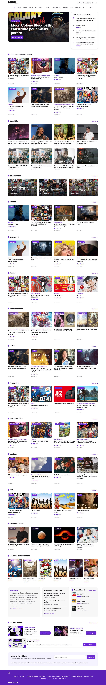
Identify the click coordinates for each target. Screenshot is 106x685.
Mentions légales (32, 676)
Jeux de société (56, 7)
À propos (15, 676)
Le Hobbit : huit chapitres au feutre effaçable (85, 31)
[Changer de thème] (92, 2)
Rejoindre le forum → (50, 613)
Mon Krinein (56, 676)
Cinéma (19, 7)
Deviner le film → (45, 633)
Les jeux (54, 678)
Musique (65, 7)
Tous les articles (76, 676)
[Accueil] (14, 7)
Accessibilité (65, 676)
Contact (22, 676)
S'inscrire (91, 657)
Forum (90, 7)
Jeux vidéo (47, 7)
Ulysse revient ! (80, 25)
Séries (25, 7)
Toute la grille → (92, 590)
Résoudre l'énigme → (89, 644)
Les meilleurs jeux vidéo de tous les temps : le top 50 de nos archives (86, 20)
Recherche (62, 678)
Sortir (71, 7)
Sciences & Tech (80, 7)
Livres (40, 7)
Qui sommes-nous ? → (16, 608)
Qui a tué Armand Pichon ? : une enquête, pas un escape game (85, 43)
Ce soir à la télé (45, 678)
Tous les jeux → (93, 623)
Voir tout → (95, 55)
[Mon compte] (96, 2)
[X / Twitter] (9, 673)
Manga (31, 7)
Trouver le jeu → (91, 633)
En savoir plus (84, 662)
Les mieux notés (88, 676)
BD (35, 7)
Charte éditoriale (45, 676)
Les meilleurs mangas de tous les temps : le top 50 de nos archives (85, 38)
